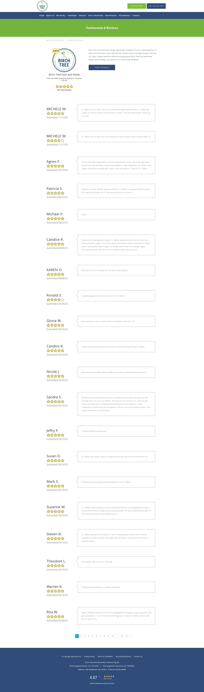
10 (112, 636)
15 (127, 636)
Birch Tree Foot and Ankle (55, 40)
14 (122, 636)
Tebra (112, 683)
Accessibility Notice (123, 656)
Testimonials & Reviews (75, 40)
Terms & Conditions (105, 656)
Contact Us (138, 656)
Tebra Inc (77, 656)
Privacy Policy (89, 656)
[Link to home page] (39, 6)
